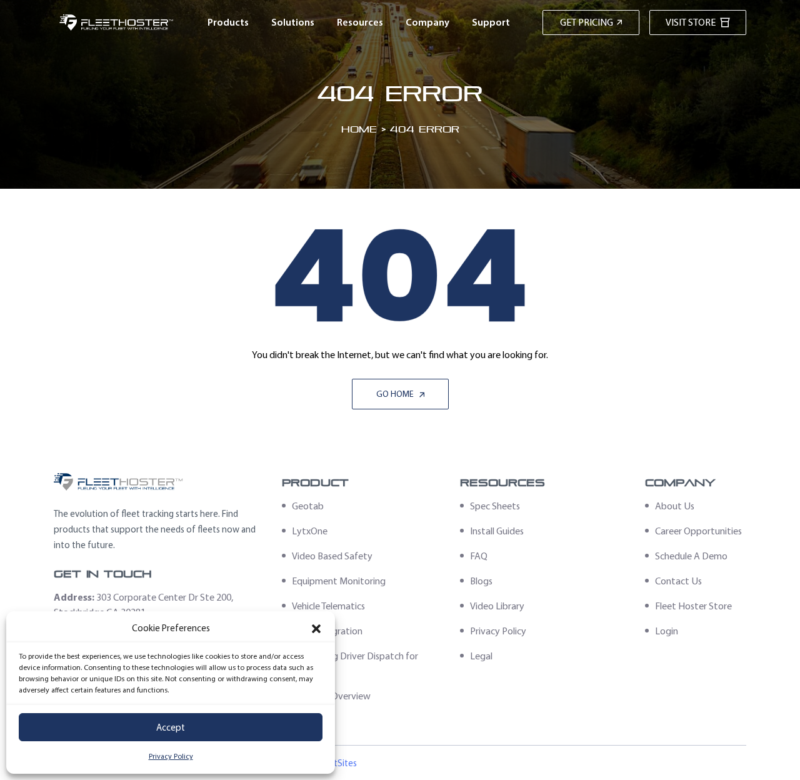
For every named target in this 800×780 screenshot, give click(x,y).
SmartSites (335, 763)
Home (359, 129)
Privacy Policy (171, 756)
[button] (316, 628)
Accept (170, 727)
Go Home (396, 394)
